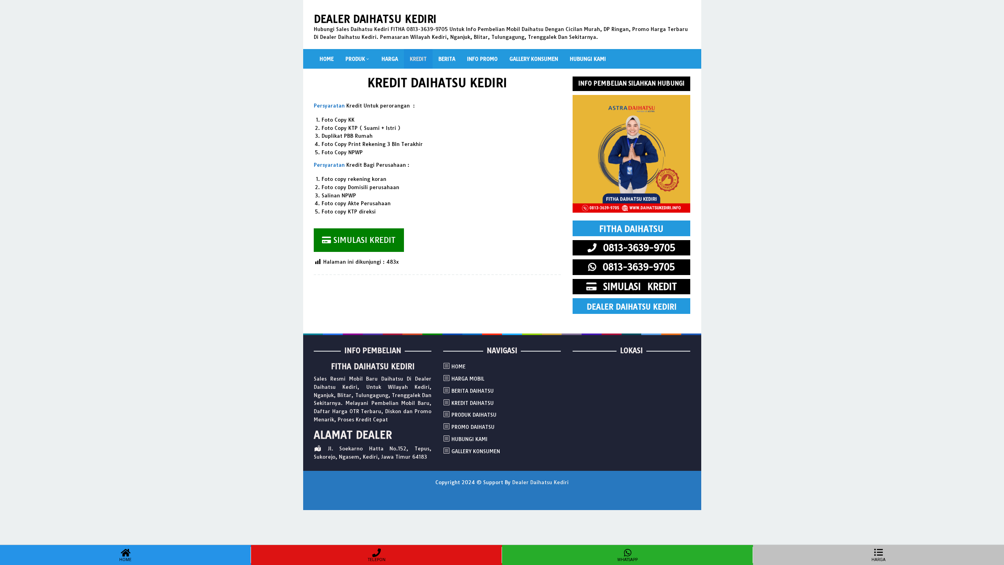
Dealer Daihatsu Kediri (375, 19)
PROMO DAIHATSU (473, 427)
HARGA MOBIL (467, 378)
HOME (458, 366)
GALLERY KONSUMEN (475, 451)
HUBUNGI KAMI (469, 439)
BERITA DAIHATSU (472, 391)
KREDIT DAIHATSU (472, 403)
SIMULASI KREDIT (363, 240)
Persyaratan (329, 105)
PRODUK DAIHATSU (474, 415)
